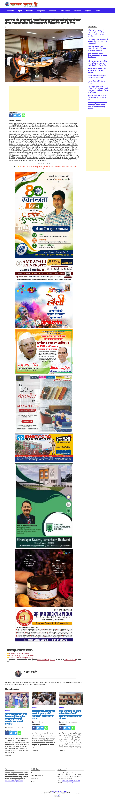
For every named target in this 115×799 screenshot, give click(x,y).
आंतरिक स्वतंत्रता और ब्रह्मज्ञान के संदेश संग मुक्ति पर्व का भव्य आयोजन (97, 70)
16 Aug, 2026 (19, 727)
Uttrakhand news (40, 684)
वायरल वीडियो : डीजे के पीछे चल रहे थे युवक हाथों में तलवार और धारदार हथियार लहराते (43, 714)
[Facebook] (11, 115)
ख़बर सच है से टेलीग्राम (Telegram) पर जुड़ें (21, 658)
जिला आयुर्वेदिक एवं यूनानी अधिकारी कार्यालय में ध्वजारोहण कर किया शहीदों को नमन (70, 715)
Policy (33, 781)
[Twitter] (15, 115)
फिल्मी (98, 11)
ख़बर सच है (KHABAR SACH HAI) (59, 791)
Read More (8, 755)
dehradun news (14, 682)
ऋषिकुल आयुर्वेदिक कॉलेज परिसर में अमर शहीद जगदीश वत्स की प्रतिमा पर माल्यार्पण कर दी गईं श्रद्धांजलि (97, 106)
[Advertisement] (44, 98)
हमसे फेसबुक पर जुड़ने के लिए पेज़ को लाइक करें (22, 656)
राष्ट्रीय (20, 11)
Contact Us (35, 779)
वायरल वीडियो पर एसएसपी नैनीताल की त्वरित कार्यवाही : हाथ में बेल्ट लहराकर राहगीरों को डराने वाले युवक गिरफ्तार (98, 89)
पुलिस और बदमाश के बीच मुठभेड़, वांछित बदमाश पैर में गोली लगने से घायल (97, 56)
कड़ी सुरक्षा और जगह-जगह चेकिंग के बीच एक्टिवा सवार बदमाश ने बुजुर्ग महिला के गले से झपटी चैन (97, 63)
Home (33, 773)
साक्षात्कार (77, 11)
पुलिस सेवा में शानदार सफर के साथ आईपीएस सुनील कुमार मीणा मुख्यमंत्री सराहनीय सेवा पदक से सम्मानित (16, 719)
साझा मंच (88, 11)
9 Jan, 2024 (9, 27)
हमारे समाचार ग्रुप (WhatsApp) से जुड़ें (19, 653)
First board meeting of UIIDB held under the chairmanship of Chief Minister (46, 682)
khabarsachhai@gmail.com (46, 660)
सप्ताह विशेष (41, 11)
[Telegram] (19, 115)
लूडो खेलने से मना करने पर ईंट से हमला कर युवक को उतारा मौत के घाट (97, 97)
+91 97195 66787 (70, 660)
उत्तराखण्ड (10, 11)
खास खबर (29, 11)
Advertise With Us (37, 776)
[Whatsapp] (23, 115)
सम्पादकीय (52, 11)
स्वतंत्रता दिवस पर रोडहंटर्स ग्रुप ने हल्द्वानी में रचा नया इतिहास (97, 77)
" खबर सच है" (30, 672)
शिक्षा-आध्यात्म (65, 11)
